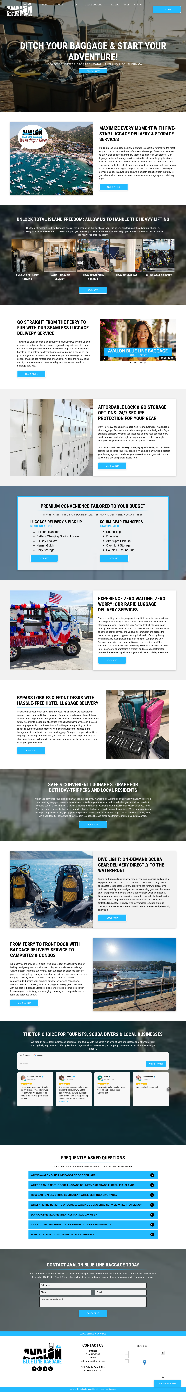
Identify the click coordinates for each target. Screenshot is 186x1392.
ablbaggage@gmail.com (93, 1361)
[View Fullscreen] (126, 1361)
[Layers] (162, 1353)
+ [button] (126, 1353)
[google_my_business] (50, 1369)
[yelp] (45, 1369)
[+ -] (145, 1365)
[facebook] (34, 1369)
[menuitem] (45, 5)
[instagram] (39, 1369)
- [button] (126, 1356)
